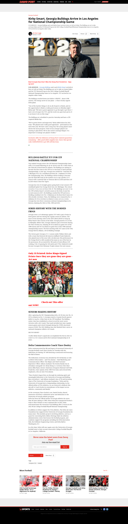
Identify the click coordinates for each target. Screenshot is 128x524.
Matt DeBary (70, 493)
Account (37, 509)
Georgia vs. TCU (32, 463)
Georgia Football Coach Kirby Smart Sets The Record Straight (75, 489)
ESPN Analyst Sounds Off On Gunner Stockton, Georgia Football (98, 489)
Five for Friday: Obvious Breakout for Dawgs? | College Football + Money (51, 489)
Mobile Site (68, 509)
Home (33, 509)
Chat (66, 2)
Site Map (63, 509)
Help (47, 509)
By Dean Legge (37, 33)
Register (99, 1)
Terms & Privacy (56, 509)
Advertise (42, 509)
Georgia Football (33, 15)
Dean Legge (24, 493)
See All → (105, 470)
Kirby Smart (62, 87)
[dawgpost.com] (27, 2)
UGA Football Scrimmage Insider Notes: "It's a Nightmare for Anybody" (28, 489)
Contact (50, 509)
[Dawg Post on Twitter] (101, 509)
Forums (39, 2)
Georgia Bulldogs (45, 87)
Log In (95, 1)
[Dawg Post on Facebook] (104, 509)
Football (44, 2)
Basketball (56, 2)
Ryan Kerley (47, 493)
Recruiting (49, 2)
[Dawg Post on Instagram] (107, 509)
